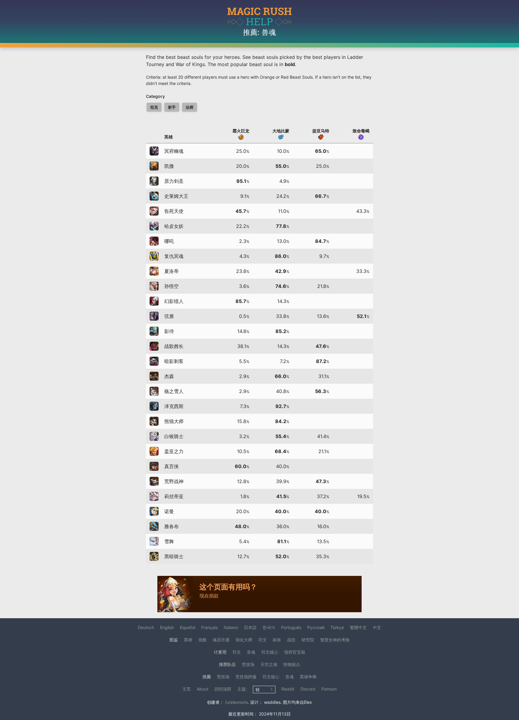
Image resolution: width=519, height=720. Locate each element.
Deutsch (146, 627)
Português (291, 627)
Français (209, 627)
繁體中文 (358, 627)
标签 (277, 639)
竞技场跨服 (245, 676)
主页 (186, 688)
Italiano (231, 627)
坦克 (154, 107)
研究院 (308, 639)
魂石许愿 (221, 639)
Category (155, 96)
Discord (307, 688)
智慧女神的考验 (335, 639)
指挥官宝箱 (294, 652)
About (202, 688)
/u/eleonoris (236, 702)
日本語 (250, 627)
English (167, 627)
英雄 (188, 639)
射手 (172, 107)
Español (187, 627)
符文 (262, 639)
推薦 (206, 676)
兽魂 (251, 652)
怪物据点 (291, 664)
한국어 (269, 627)
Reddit (287, 688)
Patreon (329, 688)
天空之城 (268, 664)
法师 (189, 107)
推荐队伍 (227, 664)
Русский (315, 627)
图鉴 (173, 639)
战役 (291, 639)
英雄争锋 (308, 676)
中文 (377, 627)
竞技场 (248, 664)
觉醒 (202, 639)
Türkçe (337, 627)
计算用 (220, 652)
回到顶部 (222, 688)
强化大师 (243, 639)
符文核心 (269, 652)
